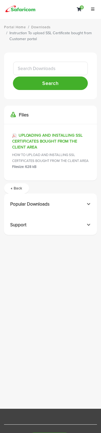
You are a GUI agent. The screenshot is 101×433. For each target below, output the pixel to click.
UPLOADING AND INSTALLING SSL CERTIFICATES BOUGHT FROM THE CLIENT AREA (50, 151)
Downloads (41, 27)
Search (50, 83)
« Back (16, 188)
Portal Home (15, 27)
